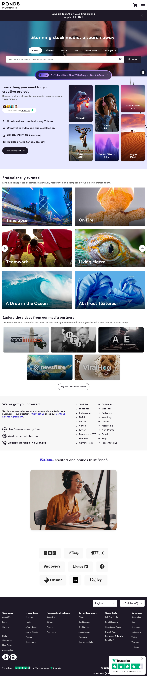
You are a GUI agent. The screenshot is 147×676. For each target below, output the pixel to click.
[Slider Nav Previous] (4, 248)
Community (138, 613)
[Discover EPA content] (26, 339)
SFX (76, 50)
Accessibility (7, 650)
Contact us (38, 413)
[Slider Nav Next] (142, 248)
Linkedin (135, 647)
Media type (32, 613)
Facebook (135, 627)
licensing (35, 135)
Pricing (82, 617)
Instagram (136, 632)
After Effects (92, 50)
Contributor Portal (113, 627)
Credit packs (84, 627)
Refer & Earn (136, 617)
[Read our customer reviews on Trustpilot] (128, 665)
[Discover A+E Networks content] (121, 339)
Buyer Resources (87, 613)
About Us (6, 617)
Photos (29, 637)
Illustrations (31, 642)
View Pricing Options (15, 151)
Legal (4, 622)
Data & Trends (111, 632)
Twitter (134, 637)
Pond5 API (109, 640)
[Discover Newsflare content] (49, 367)
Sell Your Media (111, 617)
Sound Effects (32, 632)
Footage (29, 617)
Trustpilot (25, 110)
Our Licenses (84, 622)
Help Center (7, 645)
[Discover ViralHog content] (97, 367)
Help (4, 636)
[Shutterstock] (101, 673)
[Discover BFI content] (73, 339)
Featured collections (58, 613)
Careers (5, 627)
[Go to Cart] (135, 5)
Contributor (111, 613)
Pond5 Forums (111, 622)
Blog (133, 622)
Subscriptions (84, 632)
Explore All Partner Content (73, 387)
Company (7, 613)
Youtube (135, 642)
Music (64, 50)
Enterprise (83, 637)
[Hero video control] (143, 72)
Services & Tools (114, 636)
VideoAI (49, 50)
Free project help (86, 642)
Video (35, 50)
